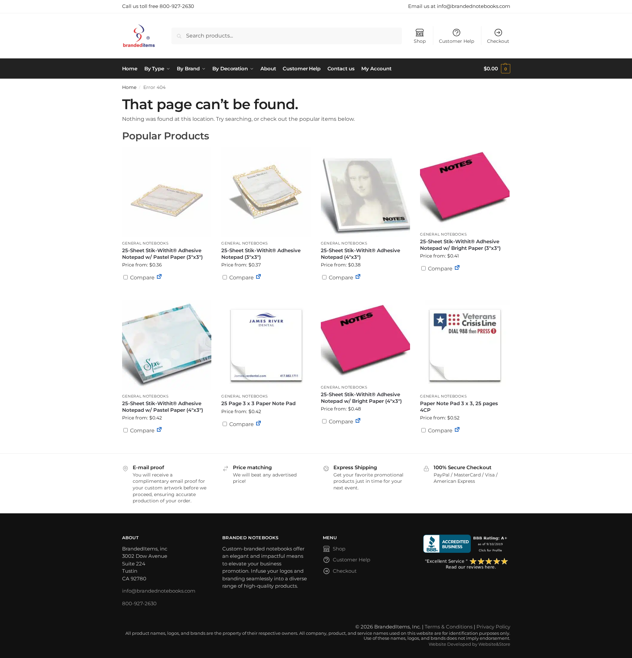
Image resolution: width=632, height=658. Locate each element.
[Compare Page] (159, 277)
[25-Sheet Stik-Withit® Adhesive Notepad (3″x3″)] (266, 192)
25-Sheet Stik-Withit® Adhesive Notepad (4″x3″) (360, 253)
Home (129, 87)
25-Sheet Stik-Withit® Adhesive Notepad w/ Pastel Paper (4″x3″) (162, 406)
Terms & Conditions (448, 626)
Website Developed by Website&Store (469, 644)
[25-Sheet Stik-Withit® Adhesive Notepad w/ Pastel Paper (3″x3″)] (167, 192)
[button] (497, 69)
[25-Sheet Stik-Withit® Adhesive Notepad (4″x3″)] (365, 192)
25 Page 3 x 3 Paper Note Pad (258, 403)
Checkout (498, 41)
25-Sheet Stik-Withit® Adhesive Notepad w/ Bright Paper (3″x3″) (460, 244)
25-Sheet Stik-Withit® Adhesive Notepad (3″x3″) (261, 253)
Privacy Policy (493, 626)
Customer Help (456, 41)
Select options (166, 294)
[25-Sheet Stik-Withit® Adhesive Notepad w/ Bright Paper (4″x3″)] (365, 340)
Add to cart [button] (266, 290)
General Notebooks (145, 243)
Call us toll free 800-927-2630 (158, 6)
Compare (142, 277)
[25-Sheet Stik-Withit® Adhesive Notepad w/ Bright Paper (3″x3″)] (465, 187)
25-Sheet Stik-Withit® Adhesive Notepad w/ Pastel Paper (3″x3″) (162, 253)
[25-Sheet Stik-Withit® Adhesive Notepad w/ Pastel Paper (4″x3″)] (167, 345)
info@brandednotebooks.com (158, 591)
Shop (420, 41)
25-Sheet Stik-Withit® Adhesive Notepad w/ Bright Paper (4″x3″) (361, 397)
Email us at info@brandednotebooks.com (459, 6)
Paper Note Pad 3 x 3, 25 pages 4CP (459, 406)
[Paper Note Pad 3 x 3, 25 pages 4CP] (465, 345)
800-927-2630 (139, 603)
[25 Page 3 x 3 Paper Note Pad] (266, 345)
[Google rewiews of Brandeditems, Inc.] (466, 564)
